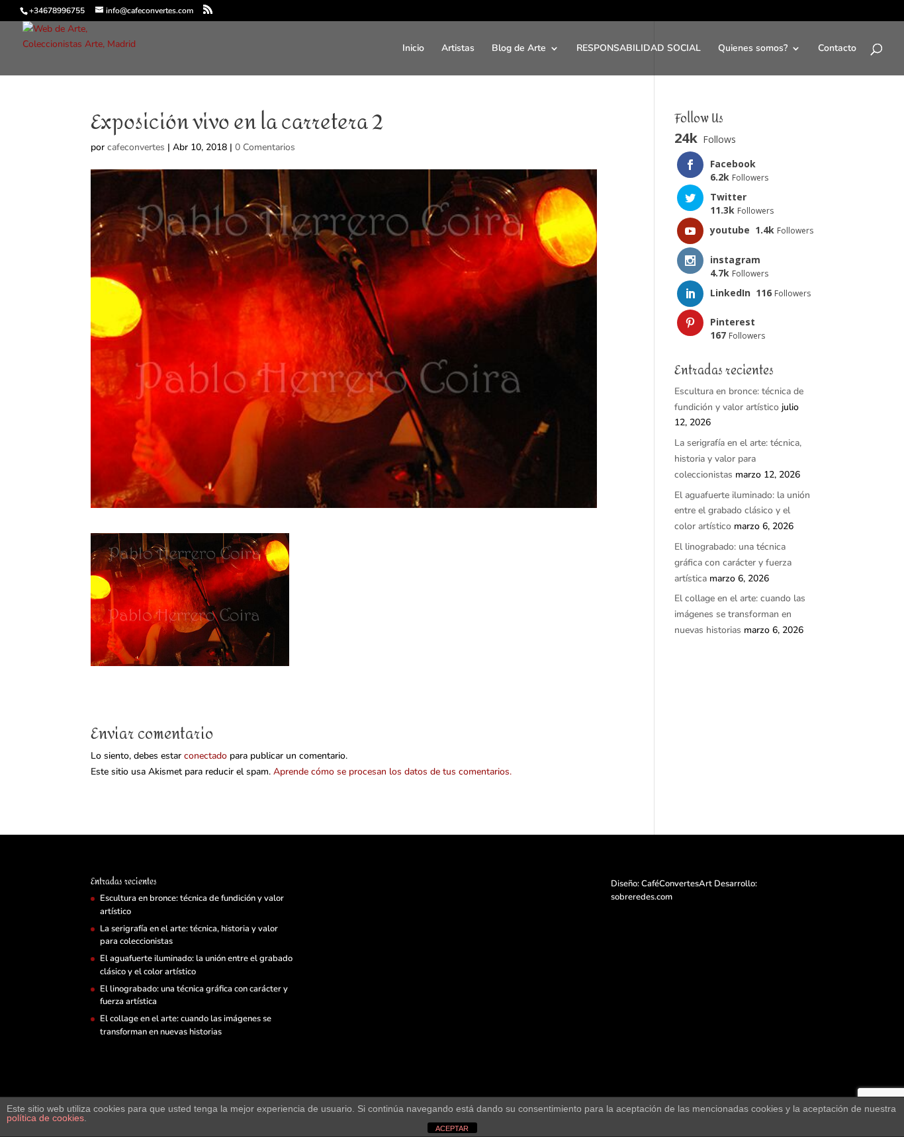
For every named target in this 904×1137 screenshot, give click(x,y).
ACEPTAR (452, 1128)
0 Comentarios (265, 147)
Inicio (413, 49)
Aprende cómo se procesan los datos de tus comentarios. (392, 771)
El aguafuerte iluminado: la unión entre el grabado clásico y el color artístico (742, 511)
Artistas (458, 49)
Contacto (837, 49)
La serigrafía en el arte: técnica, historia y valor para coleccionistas (737, 459)
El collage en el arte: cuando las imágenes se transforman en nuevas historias (739, 614)
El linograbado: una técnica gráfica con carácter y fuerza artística (732, 562)
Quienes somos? (753, 49)
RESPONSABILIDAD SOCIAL (638, 49)
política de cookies (45, 1118)
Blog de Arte (519, 49)
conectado (205, 755)
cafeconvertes (136, 147)
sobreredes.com (641, 897)
